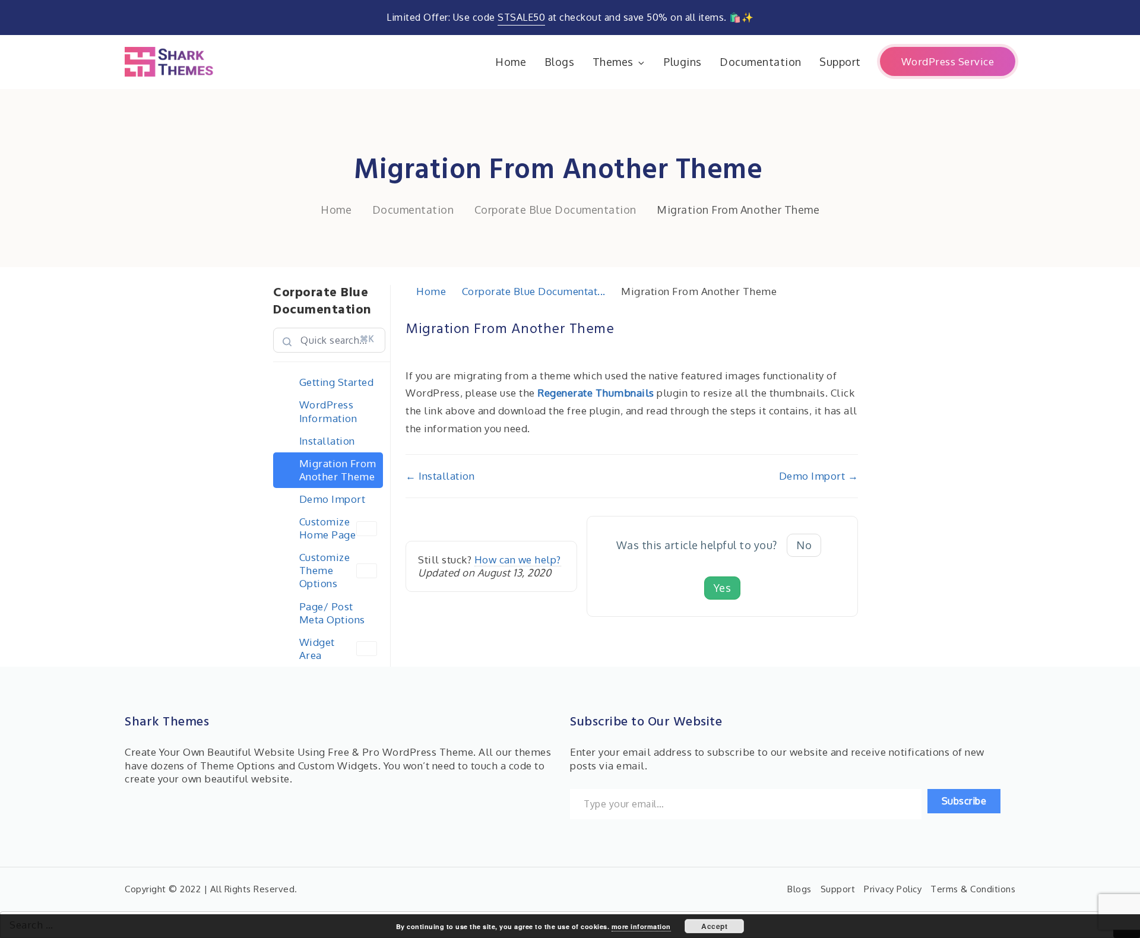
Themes (613, 61)
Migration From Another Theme (337, 470)
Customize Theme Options (324, 570)
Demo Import (332, 499)
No (804, 545)
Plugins (683, 61)
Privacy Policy (893, 889)
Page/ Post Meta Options (332, 613)
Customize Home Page (327, 528)
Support (840, 61)
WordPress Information (328, 411)
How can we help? (517, 559)
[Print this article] (854, 322)
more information (641, 926)
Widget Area (317, 648)
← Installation (440, 476)
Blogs (559, 61)
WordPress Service (948, 61)
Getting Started (336, 382)
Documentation (761, 61)
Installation (327, 441)
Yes (723, 587)
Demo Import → (819, 476)
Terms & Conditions (972, 889)
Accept (714, 926)
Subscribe (964, 801)
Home (510, 61)
